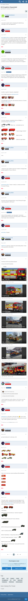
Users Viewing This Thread (8, 586)
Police (3, 578)
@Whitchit (3, 245)
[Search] (19, 1)
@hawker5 (8, 102)
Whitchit (11, 422)
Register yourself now (19, 563)
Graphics (12, 578)
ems (7, 578)
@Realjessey (4, 416)
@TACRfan (3, 232)
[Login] (23, 1)
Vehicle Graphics (19, 582)
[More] (26, 20)
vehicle (17, 578)
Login (6, 568)
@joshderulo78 (15, 94)
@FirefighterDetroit (5, 37)
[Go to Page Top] (25, 599)
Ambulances (4, 582)
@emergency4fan (5, 184)
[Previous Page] (8, 554)
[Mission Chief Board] (1, 1)
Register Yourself (19, 568)
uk (10, 580)
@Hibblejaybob (9, 502)
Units (15, 580)
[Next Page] (20, 554)
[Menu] (26, 1)
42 (17, 554)
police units (20, 580)
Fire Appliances (5, 580)
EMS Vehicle (11, 582)
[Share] (26, 11)
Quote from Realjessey (9, 391)
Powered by (14, 599)
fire (22, 578)
